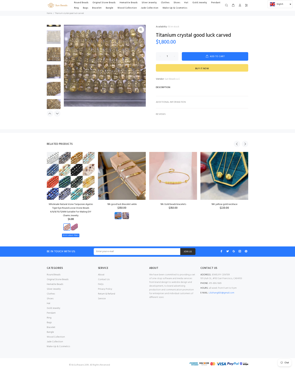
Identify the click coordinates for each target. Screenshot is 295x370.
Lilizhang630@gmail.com (221, 293)
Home (49, 13)
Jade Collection (55, 342)
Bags (49, 323)
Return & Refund (106, 294)
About (101, 275)
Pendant (51, 313)
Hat (48, 303)
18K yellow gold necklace (224, 204)
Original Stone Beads (57, 279)
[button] (280, 4)
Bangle (50, 332)
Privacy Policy (105, 289)
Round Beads (53, 275)
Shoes (50, 299)
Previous (50, 113)
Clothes (51, 294)
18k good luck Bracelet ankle (122, 204)
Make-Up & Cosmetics (58, 346)
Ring (49, 318)
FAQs (100, 284)
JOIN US (188, 252)
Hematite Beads (55, 284)
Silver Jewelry (54, 289)
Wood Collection (56, 337)
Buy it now (202, 69)
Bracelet (51, 327)
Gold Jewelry (53, 308)
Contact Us (104, 279)
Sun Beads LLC (172, 79)
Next (57, 113)
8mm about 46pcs (71, 235)
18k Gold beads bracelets (173, 204)
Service (102, 299)
